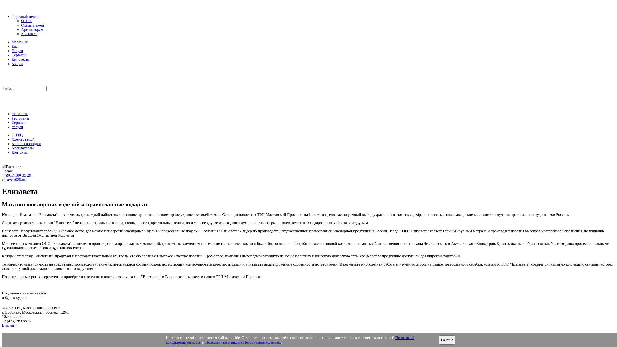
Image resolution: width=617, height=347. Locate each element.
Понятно (447, 340)
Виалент (9, 325)
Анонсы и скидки (26, 144)
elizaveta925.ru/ (14, 180)
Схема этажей (32, 25)
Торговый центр (25, 16)
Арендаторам (32, 29)
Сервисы (19, 55)
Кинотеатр (20, 59)
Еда (15, 46)
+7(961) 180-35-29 (16, 175)
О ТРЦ (27, 21)
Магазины (20, 42)
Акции (17, 64)
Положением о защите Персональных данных (243, 342)
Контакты (29, 34)
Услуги (17, 51)
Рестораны (20, 118)
